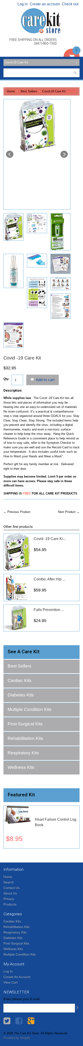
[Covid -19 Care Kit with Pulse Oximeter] (17, 552)
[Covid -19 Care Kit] (37, 125)
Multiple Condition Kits (29, 709)
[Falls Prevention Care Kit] (17, 618)
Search (8, 882)
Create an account (45, 4)
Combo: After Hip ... (49, 579)
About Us (10, 893)
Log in (23, 4)
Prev (9, 154)
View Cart (10, 982)
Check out (70, 4)
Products (9, 904)
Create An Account (16, 977)
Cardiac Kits (20, 680)
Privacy (8, 899)
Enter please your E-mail (21, 999)
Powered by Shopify (16, 1038)
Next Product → (69, 512)
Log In (8, 971)
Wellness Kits (21, 767)
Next (64, 154)
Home (11, 91)
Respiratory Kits (23, 752)
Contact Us (11, 888)
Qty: (6, 379)
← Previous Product (16, 512)
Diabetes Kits (21, 695)
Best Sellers (29, 91)
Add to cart (45, 380)
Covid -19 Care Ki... (50, 539)
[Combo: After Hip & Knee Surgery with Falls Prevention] (17, 587)
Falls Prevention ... (49, 610)
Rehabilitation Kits (25, 738)
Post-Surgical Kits (25, 723)
